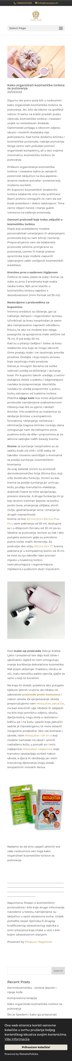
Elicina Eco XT (43, 546)
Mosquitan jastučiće (50, 703)
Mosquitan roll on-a (38, 735)
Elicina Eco (34, 519)
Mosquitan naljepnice (38, 749)
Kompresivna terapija (22, 998)
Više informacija (17, 1039)
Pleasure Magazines (38, 942)
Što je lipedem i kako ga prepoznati (32, 1014)
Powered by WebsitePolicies (21, 1054)
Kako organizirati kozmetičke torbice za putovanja (36, 86)
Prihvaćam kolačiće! (36, 1047)
